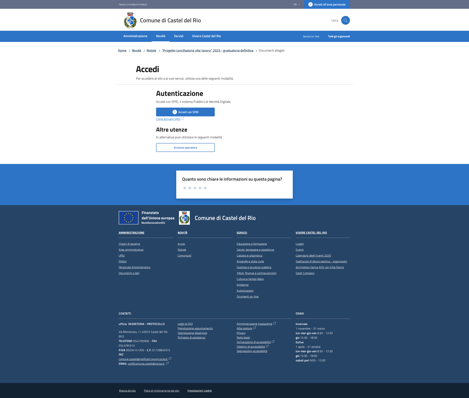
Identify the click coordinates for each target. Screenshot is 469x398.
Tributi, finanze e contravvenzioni (256, 273)
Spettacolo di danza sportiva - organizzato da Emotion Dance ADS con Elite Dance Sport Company (321, 267)
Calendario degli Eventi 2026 (313, 255)
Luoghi (300, 244)
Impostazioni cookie (199, 390)
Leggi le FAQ (185, 324)
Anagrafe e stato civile (250, 261)
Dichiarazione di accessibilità (254, 342)
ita (295, 4)
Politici (123, 261)
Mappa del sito (127, 390)
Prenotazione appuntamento (195, 328)
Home (122, 50)
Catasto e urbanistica (249, 255)
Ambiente (243, 285)
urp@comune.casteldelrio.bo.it (146, 363)
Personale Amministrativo (134, 267)
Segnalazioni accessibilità (252, 351)
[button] (345, 20)
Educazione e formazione (252, 244)
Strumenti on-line (247, 296)
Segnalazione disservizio (192, 333)
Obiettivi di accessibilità (251, 346)
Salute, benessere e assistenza (255, 249)
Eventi (300, 249)
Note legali (243, 337)
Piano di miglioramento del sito (161, 390)
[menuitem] (135, 36)
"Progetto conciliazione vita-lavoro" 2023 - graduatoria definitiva (207, 50)
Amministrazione (131, 233)
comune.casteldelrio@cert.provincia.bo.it (143, 359)
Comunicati (184, 255)
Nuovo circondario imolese (133, 4)
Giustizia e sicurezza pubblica (254, 267)
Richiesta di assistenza (191, 337)
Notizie (151, 50)
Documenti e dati (129, 273)
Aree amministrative (131, 249)
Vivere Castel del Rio (311, 233)
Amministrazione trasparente (254, 324)
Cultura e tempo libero (250, 279)
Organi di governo (129, 244)
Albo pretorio (244, 328)
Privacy (241, 333)
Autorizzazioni (245, 290)
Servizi (242, 233)
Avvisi (181, 244)
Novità (136, 50)
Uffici (122, 255)
